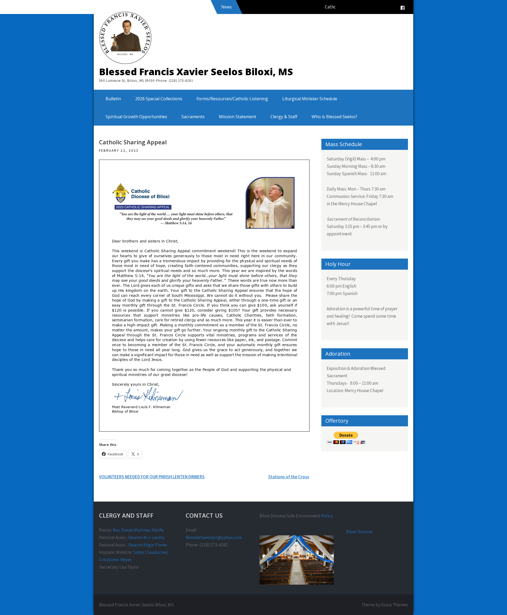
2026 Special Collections (158, 99)
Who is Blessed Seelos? (334, 117)
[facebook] (402, 8)
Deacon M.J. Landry (146, 537)
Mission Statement (237, 117)
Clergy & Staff (283, 117)
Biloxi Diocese (359, 532)
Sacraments (193, 117)
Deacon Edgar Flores (147, 545)
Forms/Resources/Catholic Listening (232, 99)
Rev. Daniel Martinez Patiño (138, 530)
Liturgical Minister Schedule (309, 99)
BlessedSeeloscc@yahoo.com (214, 537)
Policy (327, 516)
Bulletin (113, 99)
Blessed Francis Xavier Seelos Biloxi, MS (196, 71)
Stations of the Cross (288, 477)
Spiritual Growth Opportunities (136, 117)
